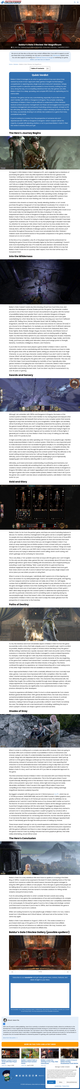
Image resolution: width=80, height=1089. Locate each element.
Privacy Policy (65, 1086)
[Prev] (12, 971)
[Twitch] (33, 1075)
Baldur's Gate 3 (65, 47)
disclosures (56, 55)
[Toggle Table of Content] (46, 68)
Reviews (54, 47)
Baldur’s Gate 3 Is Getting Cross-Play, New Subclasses (49, 1061)
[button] (77, 1067)
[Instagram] (29, 1075)
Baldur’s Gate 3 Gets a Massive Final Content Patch (29, 1061)
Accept (51, 1082)
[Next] (67, 971)
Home (10, 64)
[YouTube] (16, 1075)
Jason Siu (17, 47)
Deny (60, 1082)
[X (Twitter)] (26, 1075)
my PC (56, 794)
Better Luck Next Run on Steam (39, 59)
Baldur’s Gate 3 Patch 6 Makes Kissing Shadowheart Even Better (69, 1061)
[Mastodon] (36, 1075)
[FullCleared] (11, 2)
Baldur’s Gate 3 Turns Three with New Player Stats (9, 1061)
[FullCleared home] (8, 1076)
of (40, 971)
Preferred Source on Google (44, 57)
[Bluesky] (23, 1075)
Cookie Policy (58, 1086)
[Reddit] (20, 1075)
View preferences (72, 1082)
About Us (41, 1075)
